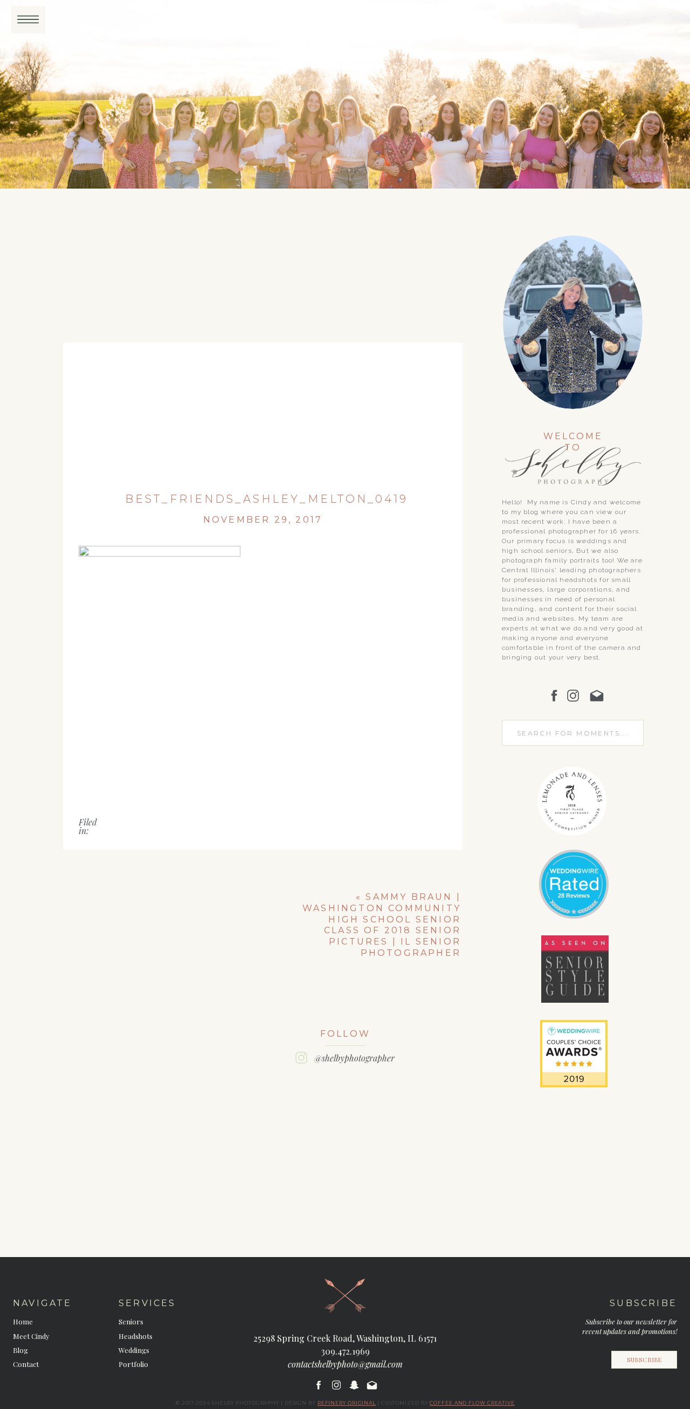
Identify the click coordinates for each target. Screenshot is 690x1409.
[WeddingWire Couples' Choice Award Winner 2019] (574, 1084)
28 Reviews (574, 895)
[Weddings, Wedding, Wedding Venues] (574, 863)
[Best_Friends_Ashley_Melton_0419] (263, 352)
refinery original (347, 1403)
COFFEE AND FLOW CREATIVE (472, 1403)
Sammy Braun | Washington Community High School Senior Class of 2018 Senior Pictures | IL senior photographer (381, 925)
